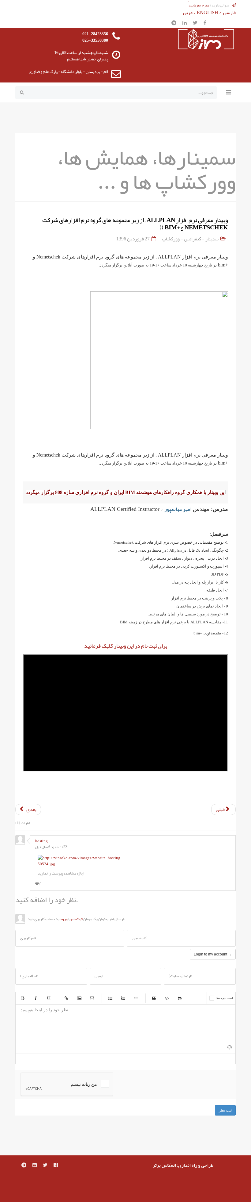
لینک (66, 998)
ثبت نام (77, 919)
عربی (188, 12)
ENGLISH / (209, 12)
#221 (65, 847)
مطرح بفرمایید (199, 5)
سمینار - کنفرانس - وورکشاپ (190, 239)
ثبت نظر (225, 1110)
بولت (136, 998)
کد (166, 998)
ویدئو (92, 998)
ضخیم (22, 998)
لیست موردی (110, 998)
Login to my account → (213, 954)
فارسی (229, 12)
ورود (64, 919)
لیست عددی (123, 998)
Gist (179, 998)
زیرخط (48, 998)
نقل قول (154, 998)
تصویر (79, 998)
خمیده (35, 998)
